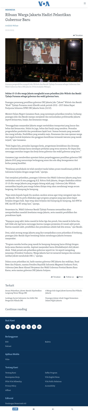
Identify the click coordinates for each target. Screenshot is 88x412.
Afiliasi (8, 390)
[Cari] (72, 409)
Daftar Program (51, 373)
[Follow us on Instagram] (23, 327)
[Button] (78, 35)
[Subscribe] (39, 327)
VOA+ (7, 359)
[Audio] (53, 409)
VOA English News (52, 377)
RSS (6, 342)
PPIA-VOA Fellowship (13, 382)
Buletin (48, 342)
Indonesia (10, 10)
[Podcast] (34, 327)
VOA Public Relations (53, 382)
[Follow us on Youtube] (18, 327)
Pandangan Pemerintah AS (15, 404)
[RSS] (28, 327)
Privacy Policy (10, 386)
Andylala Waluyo (11, 26)
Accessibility (50, 386)
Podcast (8, 346)
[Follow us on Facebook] (7, 327)
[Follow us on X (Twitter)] (13, 327)
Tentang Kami (10, 373)
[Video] (33, 409)
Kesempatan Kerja (12, 377)
